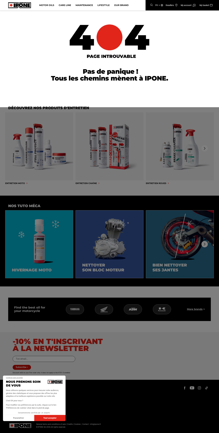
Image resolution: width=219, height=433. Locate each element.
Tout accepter (49, 418)
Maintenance (84, 5)
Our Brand (121, 5)
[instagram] (199, 387)
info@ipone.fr (95, 424)
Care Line (65, 5)
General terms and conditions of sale (51, 424)
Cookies (77, 424)
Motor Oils (46, 5)
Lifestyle (103, 5)
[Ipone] (20, 426)
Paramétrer (18, 418)
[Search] (151, 5)
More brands (195, 309)
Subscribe (21, 367)
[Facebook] (184, 387)
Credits (70, 424)
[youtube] (192, 387)
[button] (4, 430)
